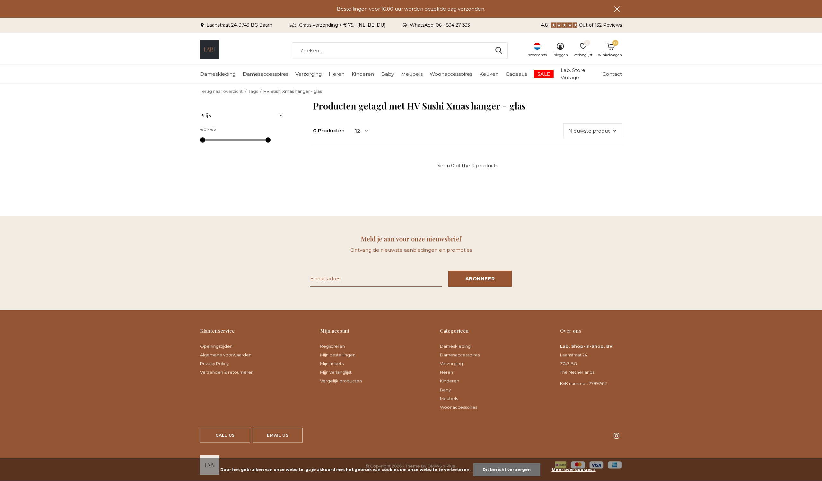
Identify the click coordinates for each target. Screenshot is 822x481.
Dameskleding (218, 74)
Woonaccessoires (451, 74)
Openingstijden (216, 346)
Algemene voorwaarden (225, 354)
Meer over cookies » (574, 469)
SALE (544, 74)
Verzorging (308, 74)
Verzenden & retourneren (227, 372)
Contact (612, 74)
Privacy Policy (214, 363)
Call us (225, 435)
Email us (277, 435)
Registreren (332, 346)
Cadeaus (516, 74)
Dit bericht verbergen (507, 469)
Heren (337, 74)
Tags (253, 91)
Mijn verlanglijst (336, 372)
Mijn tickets (332, 363)
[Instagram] (616, 436)
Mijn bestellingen (337, 354)
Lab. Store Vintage (573, 74)
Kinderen (363, 74)
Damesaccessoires (265, 74)
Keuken (489, 74)
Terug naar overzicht (221, 91)
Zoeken (499, 50)
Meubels (412, 74)
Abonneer (480, 278)
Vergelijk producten (341, 380)
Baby (387, 74)
